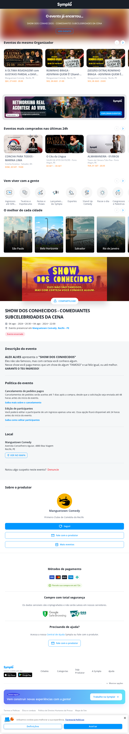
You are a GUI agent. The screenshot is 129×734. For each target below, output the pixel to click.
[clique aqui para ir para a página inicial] (64, 4)
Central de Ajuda (56, 634)
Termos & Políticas (74, 719)
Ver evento (64, 31)
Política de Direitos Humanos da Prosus (55, 710)
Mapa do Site (81, 710)
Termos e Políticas (12, 710)
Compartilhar (67, 300)
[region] (64, 724)
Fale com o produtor (67, 535)
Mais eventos (67, 544)
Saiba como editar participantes (22, 419)
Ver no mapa (17, 455)
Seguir (67, 526)
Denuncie (53, 469)
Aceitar (93, 726)
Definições (33, 726)
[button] (9, 720)
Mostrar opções (116, 683)
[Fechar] (124, 717)
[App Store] (10, 675)
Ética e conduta (29, 710)
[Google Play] (25, 675)
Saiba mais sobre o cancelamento (23, 402)
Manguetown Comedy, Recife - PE (50, 328)
